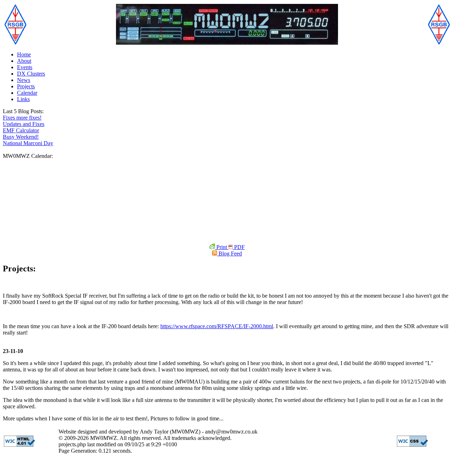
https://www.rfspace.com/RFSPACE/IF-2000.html (216, 326)
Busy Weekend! (21, 137)
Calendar (27, 93)
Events (24, 67)
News (23, 80)
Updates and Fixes (23, 124)
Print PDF (230, 247)
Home (24, 54)
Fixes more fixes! (22, 118)
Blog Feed (229, 253)
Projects (26, 86)
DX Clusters (31, 74)
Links (23, 99)
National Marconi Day (28, 143)
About (24, 61)
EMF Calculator (21, 130)
